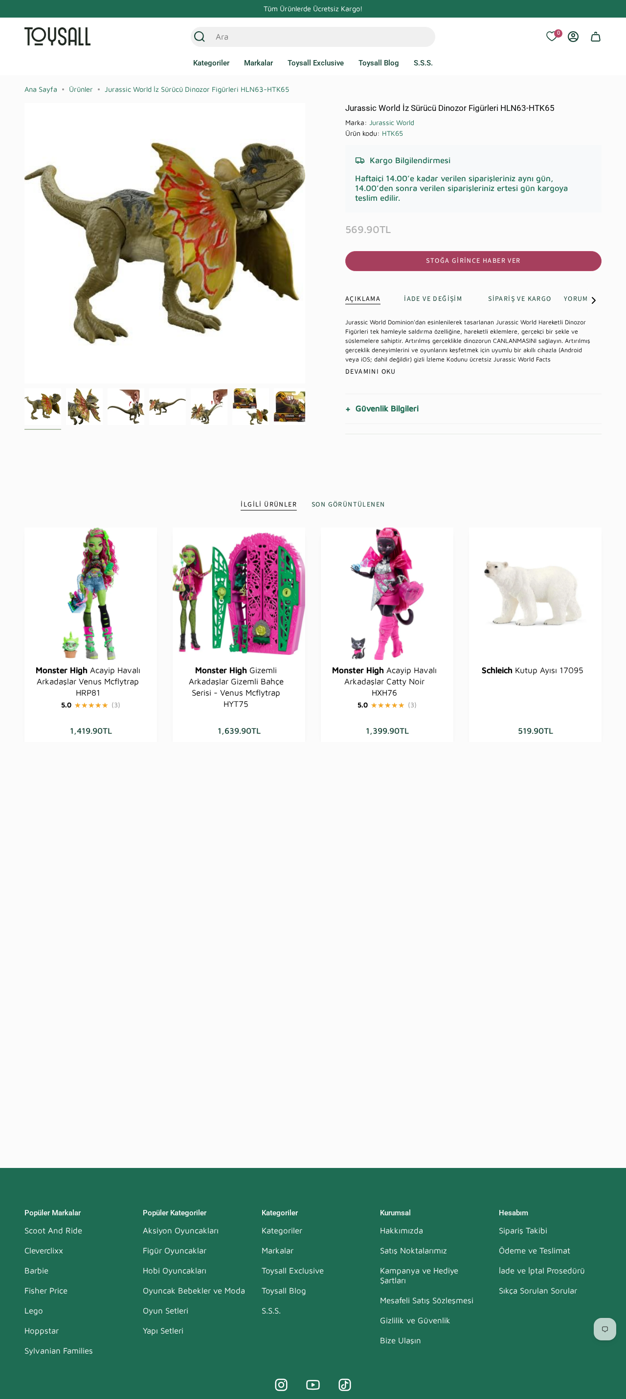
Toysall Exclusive (293, 1270)
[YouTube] (313, 1385)
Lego (33, 1310)
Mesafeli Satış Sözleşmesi (426, 1300)
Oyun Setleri (165, 1310)
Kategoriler (282, 1230)
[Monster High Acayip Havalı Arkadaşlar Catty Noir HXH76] (387, 594)
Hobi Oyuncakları (174, 1270)
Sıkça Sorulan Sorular (538, 1290)
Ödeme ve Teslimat (534, 1250)
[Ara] (199, 36)
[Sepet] (595, 36)
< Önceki (24, 243)
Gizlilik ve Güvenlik (415, 1320)
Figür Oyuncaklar (174, 1250)
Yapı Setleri (163, 1330)
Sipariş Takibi (523, 1230)
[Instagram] (281, 1385)
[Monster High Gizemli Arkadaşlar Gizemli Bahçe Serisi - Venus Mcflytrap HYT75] (239, 594)
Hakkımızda (401, 1230)
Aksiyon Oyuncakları (181, 1230)
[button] (211, 63)
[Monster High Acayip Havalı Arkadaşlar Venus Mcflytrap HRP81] (90, 594)
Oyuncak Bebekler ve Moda (194, 1290)
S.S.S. (271, 1310)
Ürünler (81, 89)
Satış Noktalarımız (413, 1250)
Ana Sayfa (40, 89)
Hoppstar (41, 1330)
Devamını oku (370, 372)
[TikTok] (344, 1385)
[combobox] (302, 36)
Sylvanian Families (58, 1351)
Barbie (36, 1270)
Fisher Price (45, 1290)
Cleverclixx (43, 1250)
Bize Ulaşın (400, 1340)
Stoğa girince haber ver (473, 261)
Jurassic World (391, 122)
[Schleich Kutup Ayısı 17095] (535, 594)
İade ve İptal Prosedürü (542, 1270)
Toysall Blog (284, 1290)
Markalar (277, 1250)
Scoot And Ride (53, 1230)
